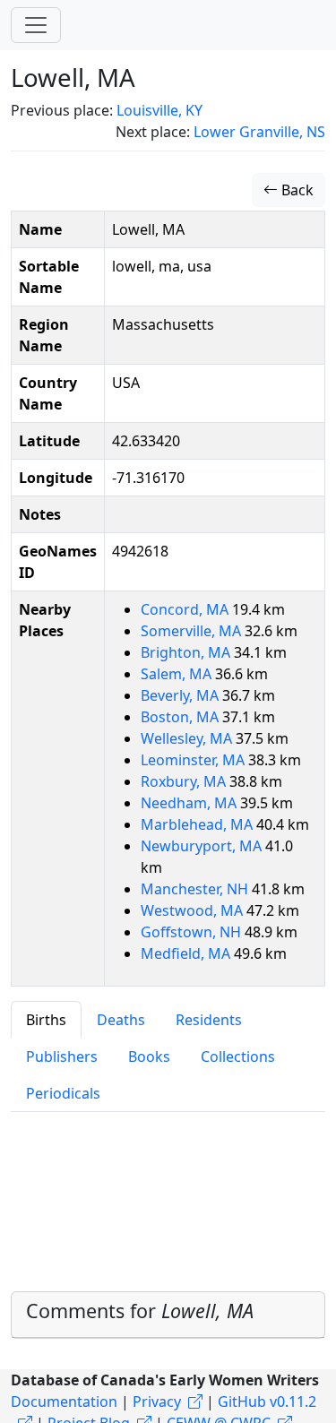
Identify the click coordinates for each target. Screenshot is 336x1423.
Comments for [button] (140, 1311)
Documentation (64, 1401)
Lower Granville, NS (259, 132)
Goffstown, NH (193, 932)
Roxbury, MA (185, 781)
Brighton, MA (187, 652)
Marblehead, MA (198, 824)
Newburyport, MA (203, 846)
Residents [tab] (209, 1020)
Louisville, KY (159, 110)
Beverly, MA (181, 695)
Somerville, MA (193, 631)
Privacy (157, 1401)
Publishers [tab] (62, 1056)
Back (296, 190)
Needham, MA (190, 803)
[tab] (168, 1315)
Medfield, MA (187, 953)
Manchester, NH (196, 889)
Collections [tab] (238, 1056)
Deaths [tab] (121, 1020)
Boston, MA (181, 717)
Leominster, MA (194, 760)
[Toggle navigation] (36, 25)
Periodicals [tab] (63, 1093)
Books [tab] (149, 1056)
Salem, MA (178, 674)
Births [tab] (46, 1020)
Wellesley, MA (188, 738)
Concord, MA (186, 609)
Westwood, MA (193, 910)
